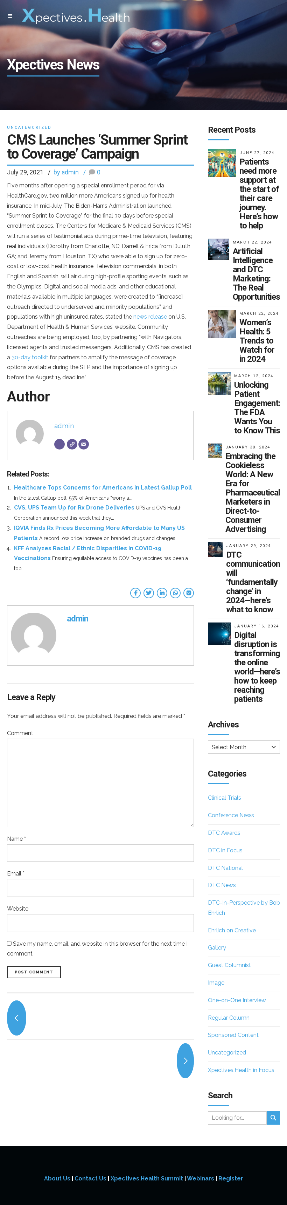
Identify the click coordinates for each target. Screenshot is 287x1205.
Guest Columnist (229, 965)
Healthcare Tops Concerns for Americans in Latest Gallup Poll (103, 487)
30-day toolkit (30, 357)
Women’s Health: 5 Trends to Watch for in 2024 (256, 341)
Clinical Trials (224, 797)
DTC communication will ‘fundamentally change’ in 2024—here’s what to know (253, 582)
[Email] (83, 444)
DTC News (222, 885)
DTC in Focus (225, 850)
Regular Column (229, 1017)
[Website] (72, 444)
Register (230, 1178)
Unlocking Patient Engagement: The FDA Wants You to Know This (257, 407)
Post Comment (34, 972)
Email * (15, 873)
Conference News (231, 815)
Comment (20, 733)
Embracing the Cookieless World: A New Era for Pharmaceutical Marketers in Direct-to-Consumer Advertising (252, 492)
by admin (66, 172)
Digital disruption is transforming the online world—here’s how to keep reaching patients (257, 667)
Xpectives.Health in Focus (241, 1070)
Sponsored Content (233, 1035)
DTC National (225, 868)
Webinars (200, 1178)
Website (17, 908)
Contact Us (90, 1178)
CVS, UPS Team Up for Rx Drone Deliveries (74, 507)
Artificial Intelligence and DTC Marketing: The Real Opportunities (256, 274)
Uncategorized (29, 127)
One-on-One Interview (237, 1000)
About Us (57, 1178)
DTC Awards (224, 833)
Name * (16, 838)
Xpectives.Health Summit (147, 1178)
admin (64, 426)
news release (150, 316)
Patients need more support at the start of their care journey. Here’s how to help (259, 194)
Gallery (217, 947)
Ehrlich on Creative (232, 930)
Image (216, 982)
